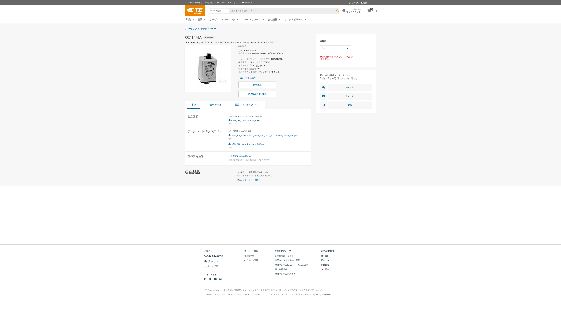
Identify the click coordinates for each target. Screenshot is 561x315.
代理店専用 (249, 255)
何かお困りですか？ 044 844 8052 (218, 2)
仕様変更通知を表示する (239, 156)
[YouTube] (216, 279)
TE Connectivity (195, 10)
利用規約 (208, 294)
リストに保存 (249, 78)
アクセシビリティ (259, 294)
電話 (350, 105)
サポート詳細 (211, 266)
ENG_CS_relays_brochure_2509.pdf (248, 144)
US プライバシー (234, 294)
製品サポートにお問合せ (249, 180)
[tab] (194, 105)
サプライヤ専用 (251, 260)
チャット (350, 87)
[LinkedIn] (211, 279)
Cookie (246, 294)
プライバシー (219, 294)
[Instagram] (221, 279)
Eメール (349, 96)
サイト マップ (287, 294)
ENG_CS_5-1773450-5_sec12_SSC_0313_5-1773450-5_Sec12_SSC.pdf (265, 135)
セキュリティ (274, 294)
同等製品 (257, 85)
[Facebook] (206, 279)
